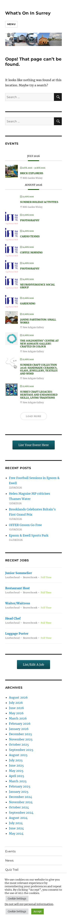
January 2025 (18, 791)
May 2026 (16, 713)
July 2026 (16, 703)
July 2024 (16, 823)
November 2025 (21, 739)
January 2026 (19, 729)
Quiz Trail (11, 869)
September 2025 (21, 750)
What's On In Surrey (28, 13)
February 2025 (19, 786)
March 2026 (18, 718)
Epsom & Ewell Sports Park (28, 535)
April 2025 (16, 776)
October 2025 (19, 744)
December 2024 (20, 797)
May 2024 (16, 833)
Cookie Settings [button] (17, 898)
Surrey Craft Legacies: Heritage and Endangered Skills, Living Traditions (39, 394)
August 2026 (18, 697)
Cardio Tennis (30, 236)
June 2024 (16, 828)
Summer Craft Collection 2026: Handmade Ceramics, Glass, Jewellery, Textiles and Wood (39, 369)
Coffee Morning (31, 252)
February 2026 (20, 723)
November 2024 (21, 802)
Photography (29, 220)
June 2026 (16, 708)
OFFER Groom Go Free (25, 525)
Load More (33, 416)
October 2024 (19, 807)
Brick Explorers (31, 173)
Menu (11, 24)
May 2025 (16, 771)
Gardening (27, 303)
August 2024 (18, 818)
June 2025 (16, 765)
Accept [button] (38, 911)
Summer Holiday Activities (39, 202)
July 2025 (16, 760)
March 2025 (18, 781)
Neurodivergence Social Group (37, 286)
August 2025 (18, 755)
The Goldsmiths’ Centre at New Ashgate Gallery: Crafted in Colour (39, 343)
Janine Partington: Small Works (38, 321)
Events (10, 851)
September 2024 (21, 812)
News (9, 860)
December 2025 (20, 734)
